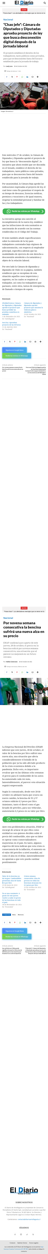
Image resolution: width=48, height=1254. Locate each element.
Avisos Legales (33, 1243)
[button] (3, 3)
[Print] (35, 341)
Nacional (8, 19)
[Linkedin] (27, 77)
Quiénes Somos (22, 1243)
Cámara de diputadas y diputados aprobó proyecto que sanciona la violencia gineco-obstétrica (33, 307)
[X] (12, 77)
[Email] (32, 77)
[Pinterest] (17, 77)
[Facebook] (6, 77)
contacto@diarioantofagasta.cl (29, 1219)
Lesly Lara (9, 66)
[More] (37, 77)
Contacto (12, 1243)
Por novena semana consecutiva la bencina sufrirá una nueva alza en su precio (12, 369)
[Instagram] (21, 1234)
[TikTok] (27, 1234)
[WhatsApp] (22, 77)
